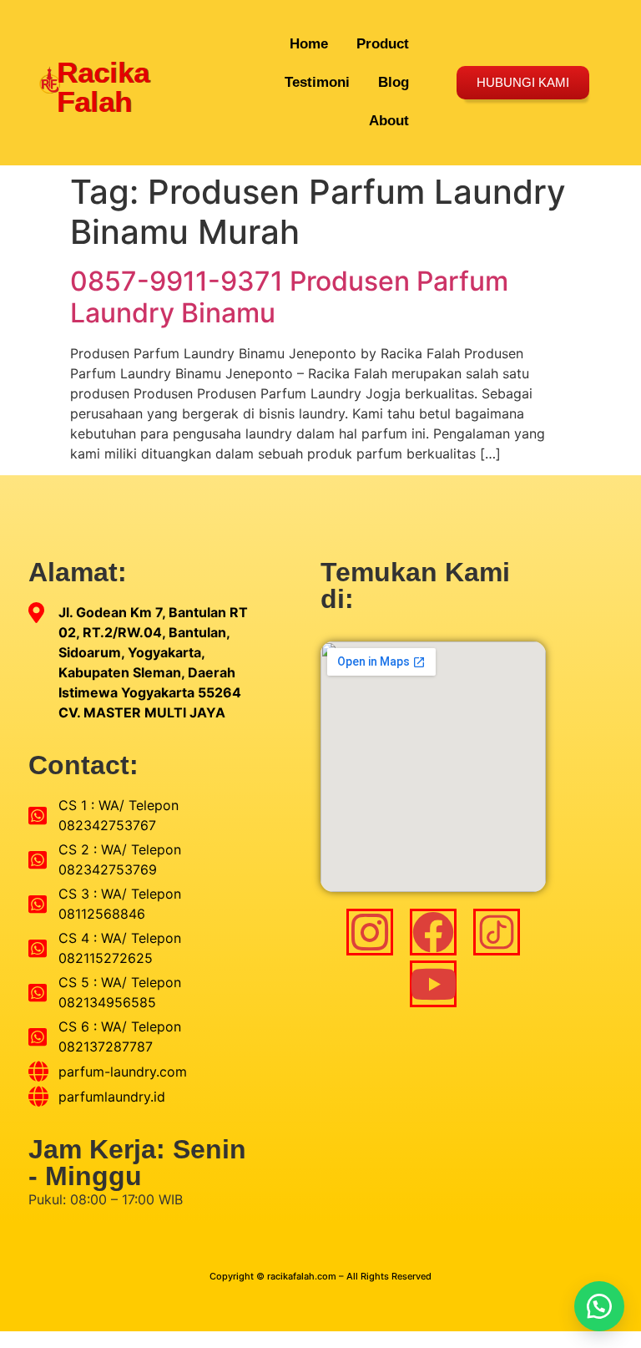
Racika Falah (103, 87)
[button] (599, 1306)
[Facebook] (433, 932)
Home (309, 44)
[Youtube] (433, 983)
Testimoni (317, 82)
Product (382, 44)
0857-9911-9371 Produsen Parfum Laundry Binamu (289, 297)
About (389, 121)
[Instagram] (369, 932)
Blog (393, 82)
